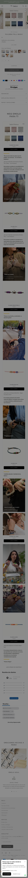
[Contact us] (25, 875)
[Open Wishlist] (2, 876)
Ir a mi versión (7, 873)
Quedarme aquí (16, 873)
